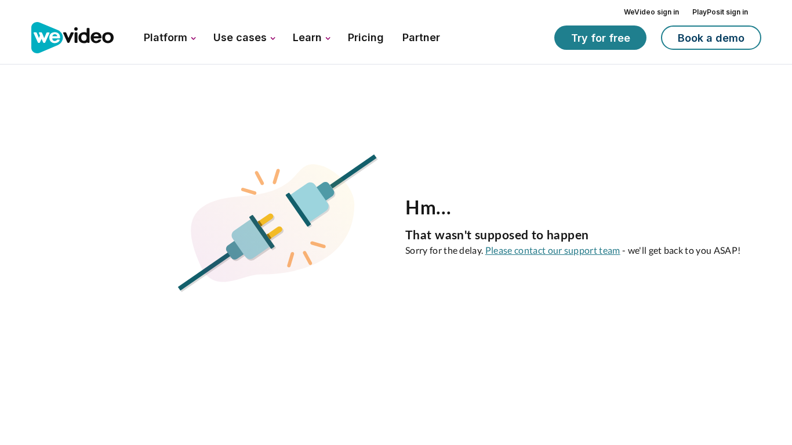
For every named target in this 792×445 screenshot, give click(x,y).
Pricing (366, 37)
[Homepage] (72, 38)
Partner (421, 37)
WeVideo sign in (651, 12)
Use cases (241, 37)
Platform (167, 37)
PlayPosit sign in (720, 12)
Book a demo (711, 38)
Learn (309, 37)
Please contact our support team (552, 250)
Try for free (600, 38)
